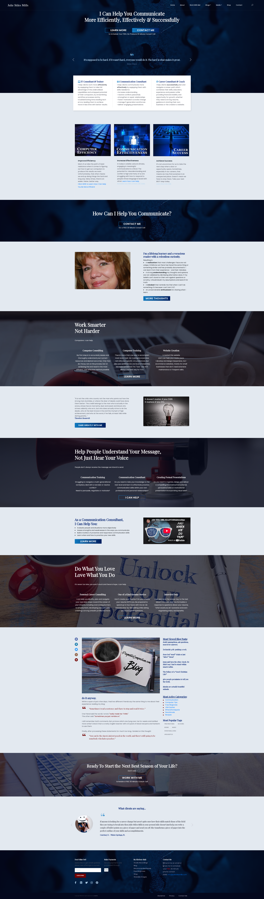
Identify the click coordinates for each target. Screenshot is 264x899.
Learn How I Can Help (163, 184)
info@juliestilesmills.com (177, 874)
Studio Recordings (140, 863)
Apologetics (168, 734)
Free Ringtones (171, 705)
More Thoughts (157, 298)
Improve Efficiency (87, 160)
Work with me (132, 778)
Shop (229, 5)
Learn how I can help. (130, 181)
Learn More (118, 30)
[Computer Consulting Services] (93, 140)
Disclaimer (161, 896)
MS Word (181, 724)
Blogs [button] (208, 5)
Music (174, 727)
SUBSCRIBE (80, 875)
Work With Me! (195, 5)
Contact (239, 5)
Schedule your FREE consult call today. (131, 184)
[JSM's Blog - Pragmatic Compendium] (121, 665)
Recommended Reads (142, 868)
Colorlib (96, 895)
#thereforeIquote (172, 710)
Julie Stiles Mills (18, 5)
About (182, 5)
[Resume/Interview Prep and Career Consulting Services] (171, 140)
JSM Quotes (170, 707)
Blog (135, 865)
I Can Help (132, 497)
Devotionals (170, 712)
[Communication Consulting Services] (132, 140)
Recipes (168, 715)
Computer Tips (171, 702)
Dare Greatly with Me (90, 425)
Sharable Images (140, 877)
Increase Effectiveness (128, 160)
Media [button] (218, 5)
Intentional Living (170, 731)
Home (173, 5)
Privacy (171, 896)
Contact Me (145, 30)
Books (166, 727)
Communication (171, 700)
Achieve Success (164, 161)
